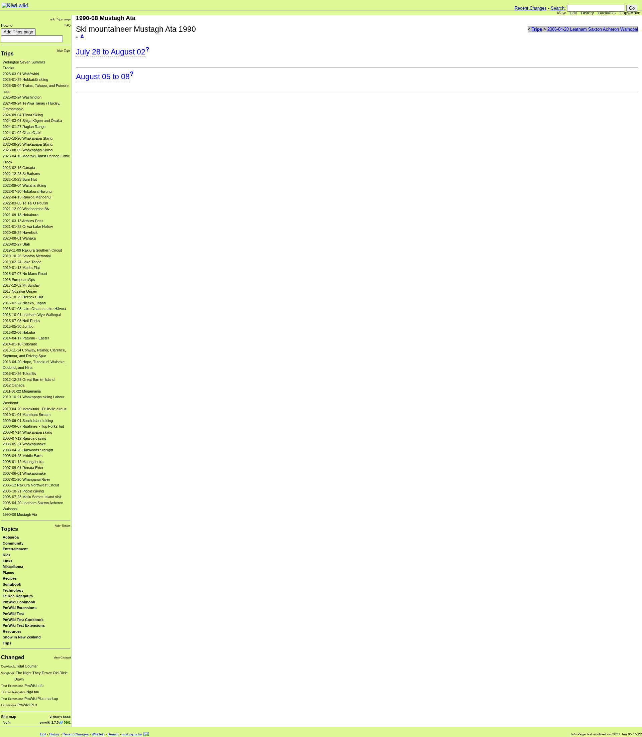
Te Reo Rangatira (18, 596)
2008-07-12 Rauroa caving (24, 438)
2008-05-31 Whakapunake (24, 444)
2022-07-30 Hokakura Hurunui (27, 191)
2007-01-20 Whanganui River (26, 479)
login (7, 722)
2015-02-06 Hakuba (19, 332)
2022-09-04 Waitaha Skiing (24, 185)
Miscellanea (13, 567)
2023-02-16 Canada (19, 168)
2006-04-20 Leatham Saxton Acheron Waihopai (592, 29)
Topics (9, 529)
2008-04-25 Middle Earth (22, 456)
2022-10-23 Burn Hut (20, 179)
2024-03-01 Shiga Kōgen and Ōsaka (32, 121)
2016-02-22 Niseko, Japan (24, 303)
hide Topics (63, 526)
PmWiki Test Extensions (24, 625)
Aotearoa (11, 537)
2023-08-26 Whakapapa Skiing (27, 144)
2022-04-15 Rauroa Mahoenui (27, 197)
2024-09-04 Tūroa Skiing (23, 115)
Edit (573, 13)
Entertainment (15, 549)
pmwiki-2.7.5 (49, 722)
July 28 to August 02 (110, 51)
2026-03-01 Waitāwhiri (21, 74)
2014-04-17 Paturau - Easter (26, 338)
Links (7, 561)
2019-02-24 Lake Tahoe (22, 262)
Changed (12, 657)
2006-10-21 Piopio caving (23, 491)
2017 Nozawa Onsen (20, 291)
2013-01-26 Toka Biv (19, 374)
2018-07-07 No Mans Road (25, 274)
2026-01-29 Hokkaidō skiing (25, 80)
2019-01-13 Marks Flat (21, 268)
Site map (8, 717)
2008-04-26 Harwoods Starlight (28, 450)
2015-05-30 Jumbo (18, 326)
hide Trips (64, 50)
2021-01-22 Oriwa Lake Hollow (28, 227)
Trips (7, 53)
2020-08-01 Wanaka (19, 238)
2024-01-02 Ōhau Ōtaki (22, 133)
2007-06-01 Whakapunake (24, 473)
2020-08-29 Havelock (20, 233)
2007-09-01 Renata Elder (23, 468)
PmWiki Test (13, 614)
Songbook (12, 584)
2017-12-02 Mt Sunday (21, 285)
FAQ (68, 25)
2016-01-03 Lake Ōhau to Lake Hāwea (34, 309)
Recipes (10, 578)
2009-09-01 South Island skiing (28, 421)
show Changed (62, 657)
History (587, 13)
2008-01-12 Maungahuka (23, 462)
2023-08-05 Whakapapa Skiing (27, 150)
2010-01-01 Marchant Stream (26, 415)
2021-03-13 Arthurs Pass (23, 221)
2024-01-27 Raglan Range (24, 127)
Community (13, 543)
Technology (13, 590)
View (561, 13)
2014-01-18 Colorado (20, 344)
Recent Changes (531, 8)
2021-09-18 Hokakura (20, 215)
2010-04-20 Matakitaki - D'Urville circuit (34, 409)
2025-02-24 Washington (22, 97)
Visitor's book (60, 717)
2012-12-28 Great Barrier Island (29, 380)
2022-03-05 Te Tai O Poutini (25, 203)
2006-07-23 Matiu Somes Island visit (32, 497)
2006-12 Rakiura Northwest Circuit (31, 485)
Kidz (7, 555)
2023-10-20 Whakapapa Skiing (27, 138)
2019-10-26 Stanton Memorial (26, 256)
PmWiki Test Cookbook (23, 620)
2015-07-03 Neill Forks (21, 321)
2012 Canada (13, 385)
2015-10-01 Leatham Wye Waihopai (32, 315)
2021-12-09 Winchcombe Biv (26, 209)
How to (6, 25)
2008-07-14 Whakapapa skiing (27, 432)
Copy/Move (630, 13)
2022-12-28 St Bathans (21, 174)
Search (557, 8)
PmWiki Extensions (19, 608)
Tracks (8, 68)
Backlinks (607, 13)
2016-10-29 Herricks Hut (23, 297)
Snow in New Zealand (22, 637)
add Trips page (60, 19)
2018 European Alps (19, 280)
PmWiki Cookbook (19, 602)
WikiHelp (98, 734)
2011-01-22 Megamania (22, 391)
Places (8, 573)
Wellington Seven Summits (24, 62)
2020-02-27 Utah (16, 244)
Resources (12, 631)
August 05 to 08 (103, 76)
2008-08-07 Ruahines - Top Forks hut (33, 426)
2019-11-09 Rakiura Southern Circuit (32, 250)
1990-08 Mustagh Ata (20, 514)
